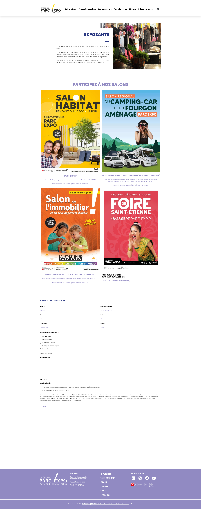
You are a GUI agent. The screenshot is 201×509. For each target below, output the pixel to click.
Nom (42, 315)
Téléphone (44, 323)
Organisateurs (104, 9)
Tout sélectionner (47, 336)
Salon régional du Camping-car (50, 346)
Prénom (103, 315)
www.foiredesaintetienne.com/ (119, 281)
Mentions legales (46, 383)
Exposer (103, 482)
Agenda (117, 9)
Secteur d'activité (107, 306)
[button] (158, 9)
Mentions (87, 503)
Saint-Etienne (129, 9)
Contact (103, 491)
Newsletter (105, 495)
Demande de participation (49, 332)
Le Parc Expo (70, 9)
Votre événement (107, 478)
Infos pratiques (145, 9)
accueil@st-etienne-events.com (77, 184)
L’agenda (104, 486)
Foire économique (47, 339)
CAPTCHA (43, 379)
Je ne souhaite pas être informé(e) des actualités (55, 390)
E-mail (103, 323)
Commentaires (45, 357)
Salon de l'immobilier (48, 349)
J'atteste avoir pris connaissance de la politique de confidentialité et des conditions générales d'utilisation (71, 387)
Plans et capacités (87, 9)
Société (43, 306)
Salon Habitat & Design (48, 342)
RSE (132, 503)
